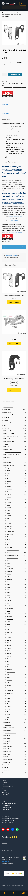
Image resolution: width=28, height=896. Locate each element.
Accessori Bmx (8, 430)
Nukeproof (9, 632)
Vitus (8, 709)
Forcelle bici (8, 462)
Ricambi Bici (10, 13)
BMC (8, 484)
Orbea (8, 643)
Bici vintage (6, 417)
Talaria (5, 772)
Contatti (4, 780)
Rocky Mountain (11, 672)
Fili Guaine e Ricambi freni (11, 460)
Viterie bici (7, 762)
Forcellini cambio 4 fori (12, 558)
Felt (8, 542)
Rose (8, 674)
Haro (8, 576)
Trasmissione (8, 759)
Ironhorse (9, 579)
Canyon (9, 494)
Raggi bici (7, 738)
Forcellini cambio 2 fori (12, 552)
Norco (8, 624)
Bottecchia (9, 489)
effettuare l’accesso (11, 255)
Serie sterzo (8, 751)
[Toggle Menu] (24, 7)
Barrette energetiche (9, 415)
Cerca (14, 893)
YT (7, 719)
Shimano (7, 754)
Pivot (8, 651)
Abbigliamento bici (8, 407)
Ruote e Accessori (9, 746)
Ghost (8, 563)
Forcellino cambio (18, 13)
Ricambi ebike (7, 764)
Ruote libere (8, 749)
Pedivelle (7, 735)
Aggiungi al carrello (15, 74)
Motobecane (10, 619)
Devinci (9, 529)
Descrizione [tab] (5, 104)
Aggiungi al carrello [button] (14, 302)
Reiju (8, 661)
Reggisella (7, 741)
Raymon (9, 658)
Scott (8, 688)
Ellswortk (9, 536)
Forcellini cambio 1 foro (7, 14)
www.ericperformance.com (15, 232)
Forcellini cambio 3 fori (12, 555)
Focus (8, 544)
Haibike (9, 574)
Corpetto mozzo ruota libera (12, 454)
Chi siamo (4, 782)
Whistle (9, 711)
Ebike (5, 425)
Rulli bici (6, 767)
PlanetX (9, 653)
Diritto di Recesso (6, 795)
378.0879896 (14, 221)
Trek (8, 703)
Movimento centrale (10, 727)
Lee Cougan (10, 597)
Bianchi (9, 481)
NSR (8, 629)
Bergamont (10, 476)
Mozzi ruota (8, 730)
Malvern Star (10, 608)
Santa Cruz (9, 680)
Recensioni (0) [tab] (5, 113)
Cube (8, 518)
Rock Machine (10, 666)
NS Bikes (9, 627)
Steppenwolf (10, 693)
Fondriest (9, 547)
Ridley (8, 664)
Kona (8, 584)
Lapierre (9, 595)
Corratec (9, 515)
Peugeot (9, 645)
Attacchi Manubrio (9, 433)
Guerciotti (9, 571)
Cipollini (9, 507)
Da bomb (9, 521)
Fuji (8, 560)
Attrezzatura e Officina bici (12, 436)
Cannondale (10, 491)
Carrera (9, 499)
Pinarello (9, 648)
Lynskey (9, 605)
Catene (7, 446)
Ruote (6, 743)
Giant (8, 566)
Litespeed (9, 600)
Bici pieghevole (9, 438)
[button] (14, 873)
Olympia (9, 637)
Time (8, 701)
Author (8, 473)
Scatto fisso (7, 770)
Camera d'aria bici (9, 441)
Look (8, 603)
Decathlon (9, 526)
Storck (8, 696)
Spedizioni (4, 791)
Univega (9, 706)
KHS (8, 582)
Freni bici (7, 722)
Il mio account (5, 789)
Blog (3, 784)
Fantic (8, 539)
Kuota (8, 592)
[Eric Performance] (7, 94)
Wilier (8, 714)
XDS (8, 717)
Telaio (6, 757)
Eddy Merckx (10, 534)
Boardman (9, 486)
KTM (8, 590)
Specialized (10, 690)
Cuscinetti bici (8, 457)
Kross (8, 587)
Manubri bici (8, 725)
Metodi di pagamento (7, 793)
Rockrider (9, 669)
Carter (6, 444)
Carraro (9, 497)
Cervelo (9, 502)
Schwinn (9, 685)
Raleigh (9, 656)
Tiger (8, 698)
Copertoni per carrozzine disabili (13, 452)
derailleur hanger (8, 87)
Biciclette (6, 420)
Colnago (9, 510)
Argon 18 (9, 468)
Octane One (10, 635)
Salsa (8, 677)
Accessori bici (7, 409)
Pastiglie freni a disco (10, 733)
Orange (9, 640)
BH (7, 478)
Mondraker (9, 616)
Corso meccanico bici (9, 423)
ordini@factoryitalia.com (15, 216)
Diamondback (10, 531)
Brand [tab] (3, 109)
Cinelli (8, 505)
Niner (8, 621)
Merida (8, 613)
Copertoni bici (8, 449)
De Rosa (9, 523)
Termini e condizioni (7, 786)
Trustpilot (4, 843)
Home (5, 13)
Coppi (8, 513)
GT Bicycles (10, 568)
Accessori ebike (7, 412)
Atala (8, 470)
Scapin (8, 682)
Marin (8, 611)
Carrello (22, 892)
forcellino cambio (17, 87)
